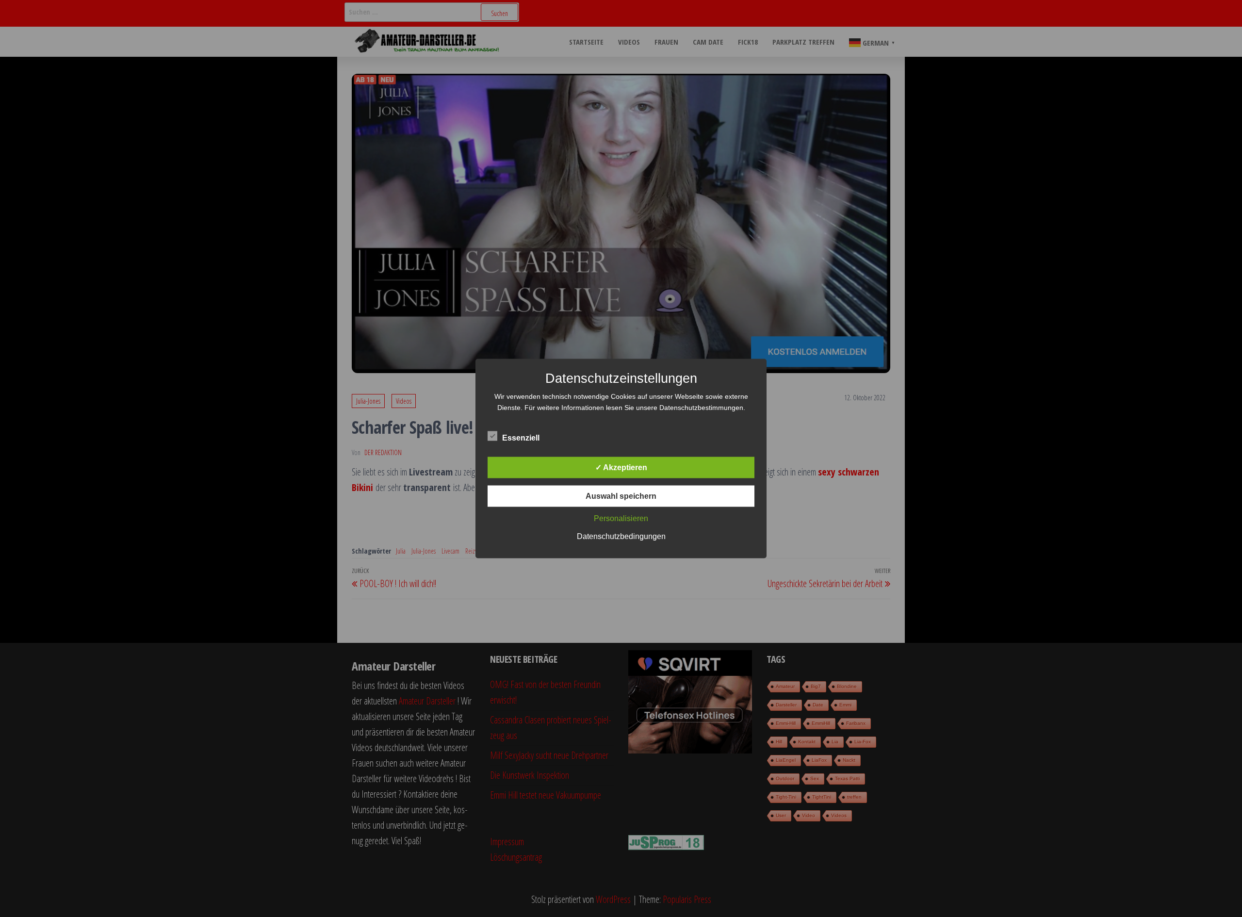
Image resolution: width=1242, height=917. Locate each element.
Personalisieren (621, 518)
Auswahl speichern (621, 496)
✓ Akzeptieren (621, 467)
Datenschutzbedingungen (621, 536)
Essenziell (520, 438)
